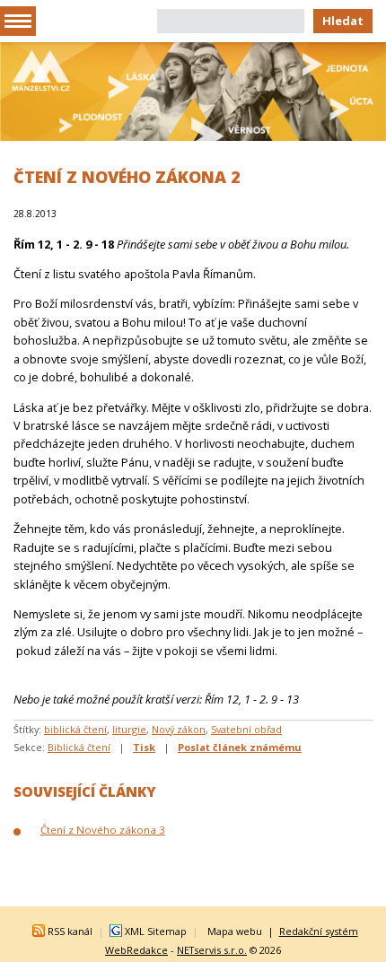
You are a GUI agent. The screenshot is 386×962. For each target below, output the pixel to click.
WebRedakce (136, 950)
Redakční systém (318, 931)
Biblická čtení (79, 747)
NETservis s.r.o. (212, 950)
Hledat (343, 21)
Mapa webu (234, 931)
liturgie (129, 729)
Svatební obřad (246, 729)
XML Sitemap (156, 931)
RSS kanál (70, 931)
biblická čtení (75, 729)
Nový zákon (179, 729)
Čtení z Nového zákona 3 (102, 829)
